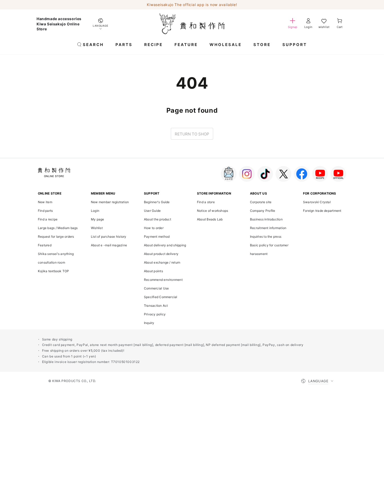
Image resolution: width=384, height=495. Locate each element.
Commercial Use (156, 288)
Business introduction (266, 219)
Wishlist (97, 228)
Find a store (206, 202)
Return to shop (192, 134)
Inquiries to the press (265, 236)
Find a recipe (47, 219)
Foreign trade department (322, 211)
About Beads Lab (210, 219)
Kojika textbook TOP (53, 271)
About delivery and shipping (165, 245)
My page (97, 219)
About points (153, 271)
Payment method (157, 236)
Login (95, 211)
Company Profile (262, 211)
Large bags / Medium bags (58, 228)
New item (45, 202)
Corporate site (260, 202)
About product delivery (161, 254)
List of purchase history (108, 236)
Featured (44, 245)
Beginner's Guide (157, 202)
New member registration (110, 202)
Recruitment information (268, 228)
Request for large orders (56, 236)
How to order (154, 228)
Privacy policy (155, 314)
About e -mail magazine (109, 245)
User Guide (152, 211)
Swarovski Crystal (317, 202)
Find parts (45, 211)
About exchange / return (162, 262)
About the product (157, 219)
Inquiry (149, 323)
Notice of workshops (212, 211)
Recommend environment (163, 280)
